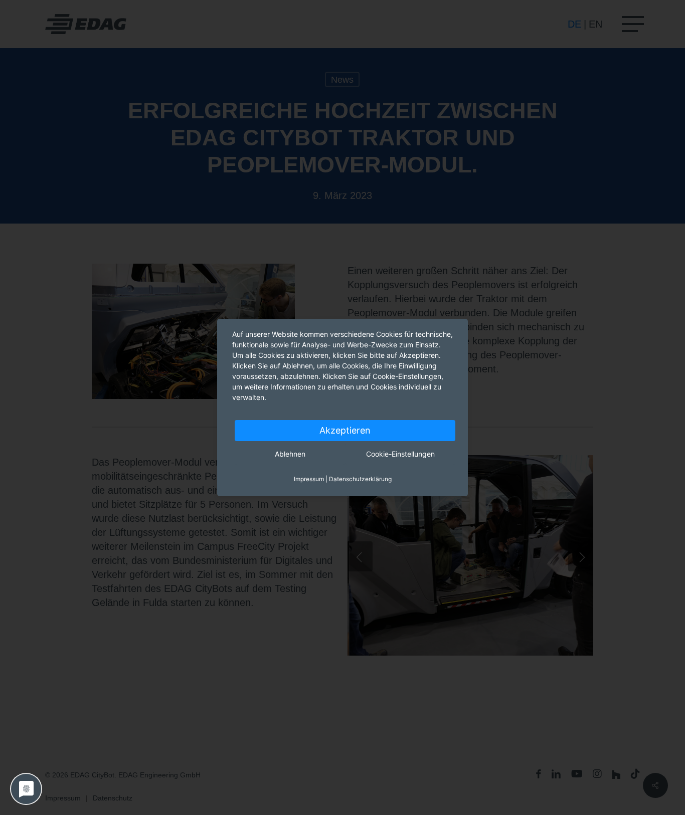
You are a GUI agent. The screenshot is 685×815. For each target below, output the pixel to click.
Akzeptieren (345, 430)
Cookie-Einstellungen (400, 454)
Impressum (309, 479)
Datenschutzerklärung (360, 479)
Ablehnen (290, 454)
